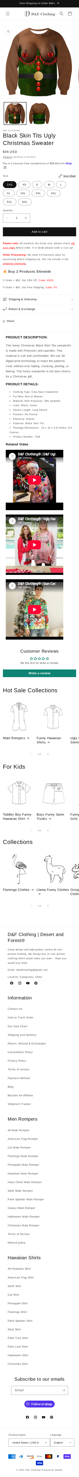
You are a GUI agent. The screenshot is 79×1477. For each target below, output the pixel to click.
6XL (25, 201)
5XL (9, 201)
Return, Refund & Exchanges (27, 1043)
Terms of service (19, 1069)
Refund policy (17, 1242)
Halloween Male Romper (24, 1216)
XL (9, 193)
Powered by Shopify (52, 1470)
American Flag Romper (23, 1138)
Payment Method (19, 1078)
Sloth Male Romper (20, 1190)
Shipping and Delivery (22, 1034)
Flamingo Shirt (17, 1311)
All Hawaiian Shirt (19, 1268)
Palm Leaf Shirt (18, 1346)
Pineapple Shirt (18, 1303)
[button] (7, 13)
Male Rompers (14, 738)
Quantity (8, 210)
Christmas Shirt (18, 1363)
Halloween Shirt (18, 1355)
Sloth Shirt (14, 1286)
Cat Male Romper (19, 1147)
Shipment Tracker (19, 1103)
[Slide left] (31, 754)
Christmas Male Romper (24, 1225)
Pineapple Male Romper (24, 1164)
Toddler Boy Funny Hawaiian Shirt (17, 817)
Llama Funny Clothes (53, 890)
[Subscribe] (63, 1390)
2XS (9, 184)
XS (24, 184)
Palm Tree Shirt (18, 1338)
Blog (10, 1086)
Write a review (39, 673)
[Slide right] (48, 754)
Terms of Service (19, 1234)
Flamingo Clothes (16, 890)
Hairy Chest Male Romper (25, 1182)
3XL (38, 193)
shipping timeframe (14, 263)
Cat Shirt (13, 1294)
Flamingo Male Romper (23, 1156)
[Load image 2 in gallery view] (39, 113)
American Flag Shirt (21, 1277)
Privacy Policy (17, 1060)
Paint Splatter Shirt (20, 1320)
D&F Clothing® (33, 1470)
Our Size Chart (17, 1026)
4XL (53, 193)
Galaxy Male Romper (21, 1207)
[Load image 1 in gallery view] (15, 113)
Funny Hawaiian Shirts (49, 740)
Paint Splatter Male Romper (26, 1199)
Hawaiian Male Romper (23, 1173)
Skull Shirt (14, 1329)
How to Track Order (21, 1017)
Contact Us (15, 1008)
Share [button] (11, 320)
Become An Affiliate (20, 1095)
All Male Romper (19, 1130)
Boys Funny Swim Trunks (50, 817)
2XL (23, 193)
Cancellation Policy (20, 1052)
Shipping (7, 157)
